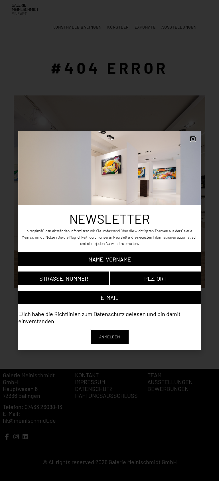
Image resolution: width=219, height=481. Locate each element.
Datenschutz (109, 313)
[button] (193, 139)
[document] (109, 240)
